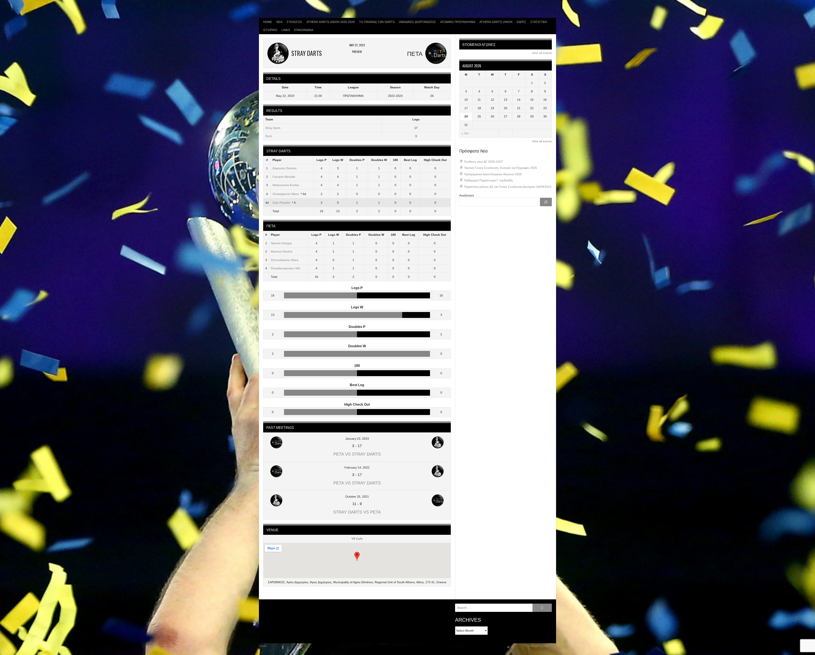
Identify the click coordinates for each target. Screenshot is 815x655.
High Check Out (435, 160)
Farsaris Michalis (284, 176)
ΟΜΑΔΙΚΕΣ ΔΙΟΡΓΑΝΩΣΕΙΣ (417, 22)
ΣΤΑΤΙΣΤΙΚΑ (538, 22)
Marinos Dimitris (281, 251)
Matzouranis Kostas (286, 185)
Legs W (337, 160)
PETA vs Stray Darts (357, 454)
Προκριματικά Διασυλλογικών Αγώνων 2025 (493, 174)
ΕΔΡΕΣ (521, 22)
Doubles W (379, 160)
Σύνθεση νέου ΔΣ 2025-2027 (483, 161)
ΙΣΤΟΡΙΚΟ (270, 30)
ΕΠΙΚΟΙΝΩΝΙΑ (303, 30)
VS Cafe (357, 538)
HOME (267, 22)
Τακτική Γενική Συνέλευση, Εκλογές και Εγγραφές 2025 (500, 167)
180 (395, 160)
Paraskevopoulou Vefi (285, 268)
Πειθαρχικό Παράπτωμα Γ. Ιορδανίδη (488, 180)
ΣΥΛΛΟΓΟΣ (294, 22)
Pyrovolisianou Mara (284, 260)
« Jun (465, 133)
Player (277, 160)
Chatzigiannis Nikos (286, 194)
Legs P (321, 160)
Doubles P (357, 160)
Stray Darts (272, 128)
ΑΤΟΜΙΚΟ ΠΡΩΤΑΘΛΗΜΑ (457, 22)
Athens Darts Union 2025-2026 (330, 22)
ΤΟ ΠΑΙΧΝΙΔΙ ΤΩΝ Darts (377, 22)
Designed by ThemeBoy (541, 646)
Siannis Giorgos (281, 243)
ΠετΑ (268, 136)
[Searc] (546, 202)
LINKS (285, 30)
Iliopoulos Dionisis (284, 168)
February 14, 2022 (357, 467)
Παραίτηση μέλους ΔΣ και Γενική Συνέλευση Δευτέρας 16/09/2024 (507, 186)
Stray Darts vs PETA (357, 512)
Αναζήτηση (466, 195)
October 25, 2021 (357, 496)
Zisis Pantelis (281, 202)
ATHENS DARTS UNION (495, 22)
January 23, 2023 (357, 438)
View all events (542, 53)
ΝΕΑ (279, 22)
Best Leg (410, 160)
